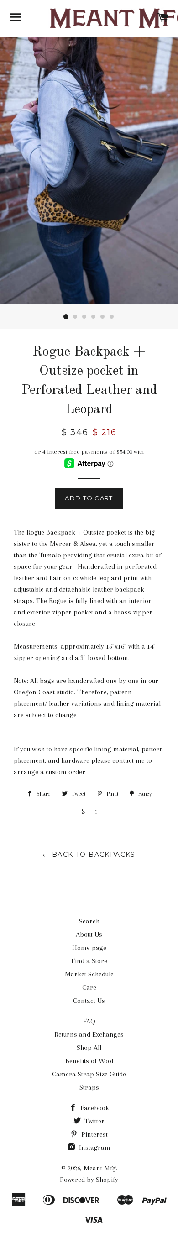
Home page (89, 948)
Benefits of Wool (89, 1061)
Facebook (94, 1108)
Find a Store (89, 961)
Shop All (89, 1047)
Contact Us (89, 1000)
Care (89, 987)
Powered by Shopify (89, 1179)
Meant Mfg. (100, 1168)
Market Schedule (89, 974)
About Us (89, 934)
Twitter (94, 1121)
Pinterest (93, 1134)
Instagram (93, 1147)
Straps (89, 1087)
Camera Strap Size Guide (89, 1074)
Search (89, 921)
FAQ (89, 1021)
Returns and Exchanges (89, 1034)
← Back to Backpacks (89, 854)
